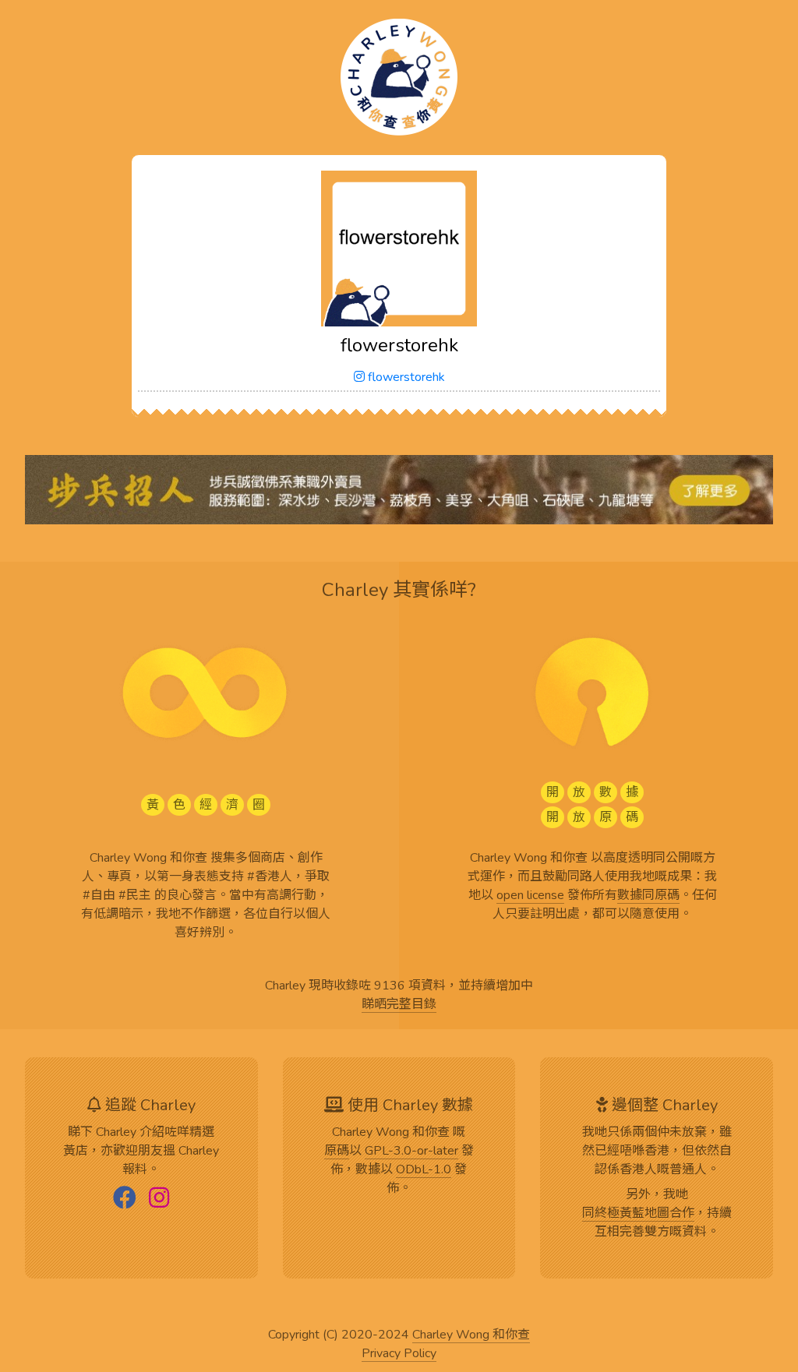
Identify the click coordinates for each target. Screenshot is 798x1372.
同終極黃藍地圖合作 (638, 1214)
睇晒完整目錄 (399, 1005)
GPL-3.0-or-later (411, 1151)
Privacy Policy (399, 1354)
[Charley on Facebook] (124, 1199)
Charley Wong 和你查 (471, 1335)
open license (530, 896)
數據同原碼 (648, 896)
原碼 (336, 1151)
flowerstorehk (405, 377)
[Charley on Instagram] (159, 1199)
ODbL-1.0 (423, 1170)
